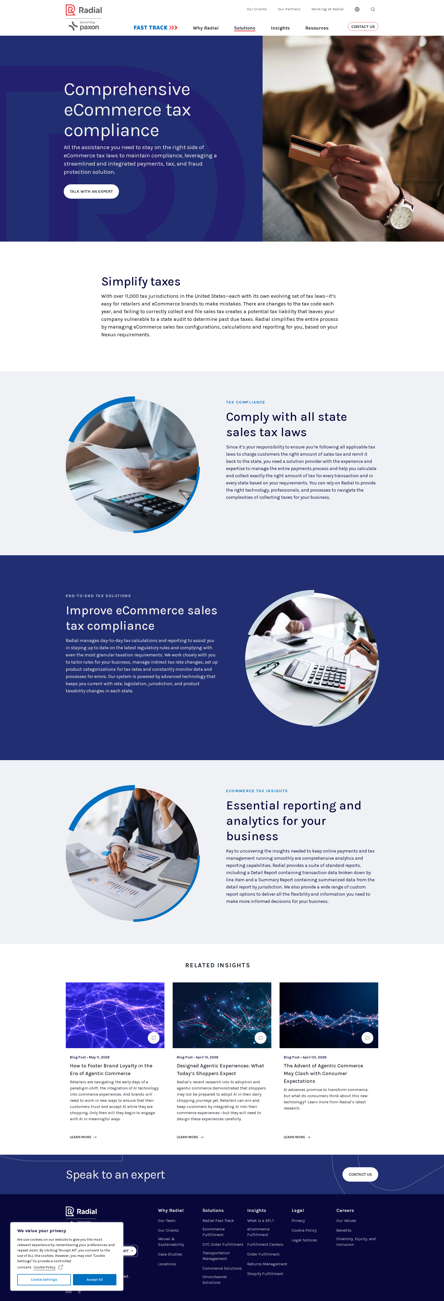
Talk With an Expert (91, 191)
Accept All (95, 1279)
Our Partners (289, 9)
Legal (298, 1210)
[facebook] (79, 1292)
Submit (121, 1251)
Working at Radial (327, 9)
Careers (345, 1210)
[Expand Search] (373, 9)
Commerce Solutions (222, 1268)
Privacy (298, 1220)
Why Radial (206, 28)
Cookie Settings (44, 1279)
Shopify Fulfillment (265, 1273)
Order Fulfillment (263, 1254)
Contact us (363, 26)
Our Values (346, 1220)
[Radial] (84, 24)
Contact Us (360, 1174)
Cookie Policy (44, 1267)
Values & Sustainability (171, 1241)
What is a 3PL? (260, 1220)
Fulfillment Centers (265, 1244)
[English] (357, 8)
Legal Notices (304, 1240)
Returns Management (267, 1263)
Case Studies (170, 1254)
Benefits (343, 1230)
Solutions (244, 28)
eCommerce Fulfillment (258, 1232)
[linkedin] (68, 1291)
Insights (280, 28)
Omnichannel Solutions (214, 1279)
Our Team (166, 1220)
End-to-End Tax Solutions (98, 595)
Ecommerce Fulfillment (213, 1232)
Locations (167, 1263)
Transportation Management (216, 1255)
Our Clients (257, 9)
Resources (317, 28)
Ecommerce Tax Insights (257, 790)
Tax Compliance (245, 402)
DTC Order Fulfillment (222, 1244)
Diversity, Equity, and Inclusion (356, 1241)
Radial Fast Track (218, 1220)
